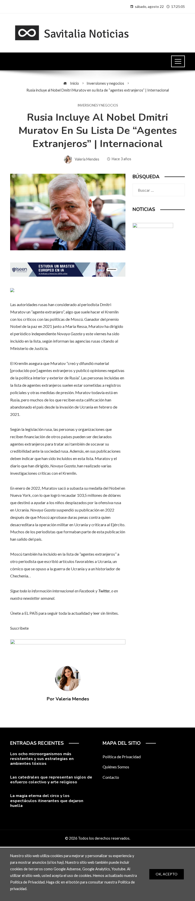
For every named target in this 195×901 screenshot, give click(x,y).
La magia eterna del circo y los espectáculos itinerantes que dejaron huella (46, 800)
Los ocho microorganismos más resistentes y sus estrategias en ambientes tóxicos (42, 758)
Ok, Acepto (166, 874)
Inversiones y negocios (97, 105)
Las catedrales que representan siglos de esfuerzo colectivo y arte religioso (51, 779)
